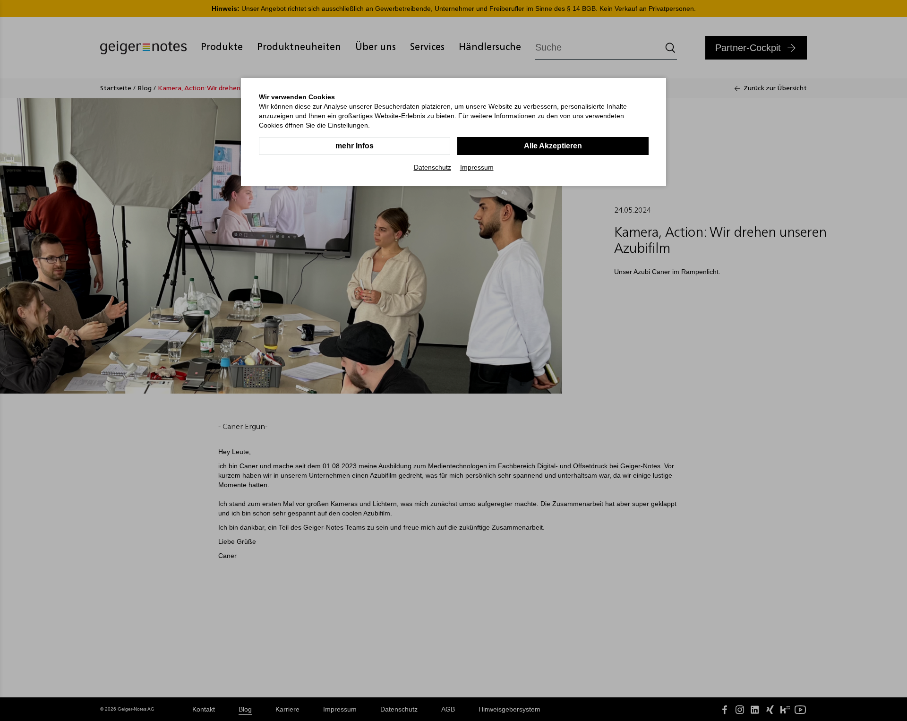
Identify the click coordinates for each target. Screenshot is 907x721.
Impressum (477, 167)
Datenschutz (432, 167)
